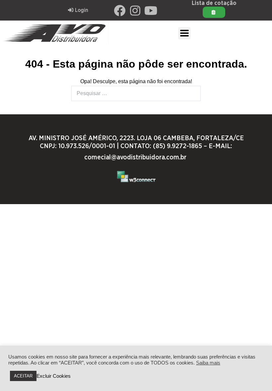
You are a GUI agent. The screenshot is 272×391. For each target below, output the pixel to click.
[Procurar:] (136, 93)
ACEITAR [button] (23, 375)
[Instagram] (135, 10)
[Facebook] (120, 10)
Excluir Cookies (53, 376)
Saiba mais (208, 362)
